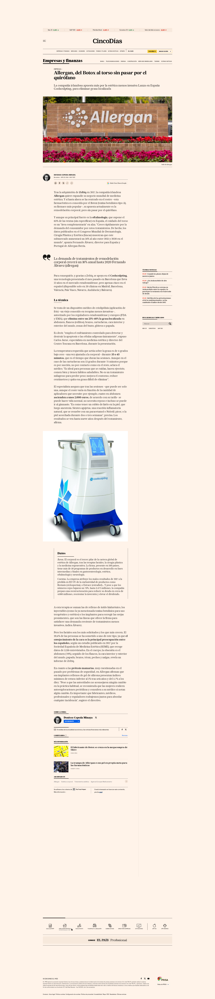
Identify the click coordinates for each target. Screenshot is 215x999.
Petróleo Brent (97, 30)
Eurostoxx (152, 328)
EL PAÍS (129, 50)
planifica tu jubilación (94, 928)
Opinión (122, 51)
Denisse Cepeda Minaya (65, 175)
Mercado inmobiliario (145, 61)
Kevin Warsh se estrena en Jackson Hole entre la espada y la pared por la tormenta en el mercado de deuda (156, 290)
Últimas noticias (113, 51)
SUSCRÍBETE (152, 51)
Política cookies (60, 994)
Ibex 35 (50, 30)
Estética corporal (67, 782)
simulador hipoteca (65, 928)
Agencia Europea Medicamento (101, 782)
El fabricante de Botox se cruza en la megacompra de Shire (99, 748)
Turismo (157, 61)
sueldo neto (79, 928)
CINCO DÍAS (74, 753)
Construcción (132, 61)
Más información (59, 792)
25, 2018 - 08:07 (68, 177)
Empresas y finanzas (63, 51)
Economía (82, 51)
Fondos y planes (101, 51)
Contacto (45, 994)
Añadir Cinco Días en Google (118, 183)
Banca (102, 61)
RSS (108, 994)
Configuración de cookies (73, 994)
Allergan (56, 782)
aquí (100, 792)
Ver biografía (69, 721)
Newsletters (113, 994)
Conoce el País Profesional (107, 940)
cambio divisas (110, 928)
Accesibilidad (98, 994)
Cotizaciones (90, 51)
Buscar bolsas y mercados (153, 317)
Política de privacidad (87, 994)
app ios (154, 928)
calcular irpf (50, 928)
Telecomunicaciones (112, 61)
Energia (123, 61)
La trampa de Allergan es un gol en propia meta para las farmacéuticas (99, 764)
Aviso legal (52, 994)
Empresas (57, 69)
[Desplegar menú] (44, 41)
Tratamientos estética (81, 782)
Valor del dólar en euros (152, 30)
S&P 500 (72, 30)
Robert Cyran (75, 768)
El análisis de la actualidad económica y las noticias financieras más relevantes (83, 730)
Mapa (104, 994)
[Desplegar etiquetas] (126, 781)
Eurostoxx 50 (124, 30)
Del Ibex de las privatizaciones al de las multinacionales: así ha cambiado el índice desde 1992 (156, 300)
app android (164, 928)
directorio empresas (124, 928)
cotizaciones (139, 928)
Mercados (74, 51)
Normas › (125, 735)
